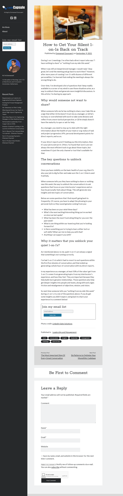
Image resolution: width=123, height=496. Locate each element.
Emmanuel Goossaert (64, 53)
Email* (43, 437)
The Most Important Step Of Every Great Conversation (53, 356)
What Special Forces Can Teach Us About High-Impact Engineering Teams (12, 112)
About (4, 31)
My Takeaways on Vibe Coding (11, 107)
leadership (74, 338)
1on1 (44, 338)
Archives (6, 27)
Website (44, 446)
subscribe (55, 467)
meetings (45, 341)
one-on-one (56, 341)
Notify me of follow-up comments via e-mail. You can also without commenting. (67, 465)
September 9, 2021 (84, 53)
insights (64, 338)
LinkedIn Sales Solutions (62, 324)
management (86, 338)
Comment (45, 403)
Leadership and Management (64, 332)
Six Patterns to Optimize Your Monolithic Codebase (83, 356)
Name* (44, 428)
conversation (54, 338)
